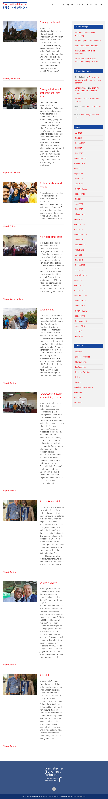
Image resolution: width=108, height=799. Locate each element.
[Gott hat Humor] (20, 318)
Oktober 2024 (80, 163)
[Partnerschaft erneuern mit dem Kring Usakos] (20, 402)
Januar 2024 (79, 184)
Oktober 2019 (80, 306)
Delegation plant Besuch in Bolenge (88, 41)
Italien (77, 377)
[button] (101, 4)
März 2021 (79, 260)
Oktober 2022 (80, 214)
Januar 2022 (79, 229)
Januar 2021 (79, 270)
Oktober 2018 (80, 316)
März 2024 (79, 179)
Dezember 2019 (81, 295)
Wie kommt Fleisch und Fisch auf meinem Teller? (87, 91)
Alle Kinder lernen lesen (51, 236)
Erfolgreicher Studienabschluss (86, 46)
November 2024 (81, 158)
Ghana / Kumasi (81, 362)
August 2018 (80, 326)
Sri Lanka (13, 226)
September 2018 (81, 321)
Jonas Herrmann (81, 88)
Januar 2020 (79, 290)
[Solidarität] (20, 684)
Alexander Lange (81, 99)
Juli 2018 (78, 331)
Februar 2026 (80, 143)
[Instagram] (54, 789)
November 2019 (81, 301)
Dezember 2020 (81, 275)
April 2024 (79, 173)
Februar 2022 (80, 224)
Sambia (78, 397)
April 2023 (79, 204)
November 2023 (81, 189)
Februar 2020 (80, 285)
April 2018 (79, 336)
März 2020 (79, 280)
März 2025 (79, 153)
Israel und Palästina (82, 372)
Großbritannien (15, 79)
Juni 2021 (79, 255)
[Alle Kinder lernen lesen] (20, 245)
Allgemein (6, 79)
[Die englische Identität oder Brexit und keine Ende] (20, 98)
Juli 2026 (78, 133)
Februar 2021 (80, 265)
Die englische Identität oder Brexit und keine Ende (50, 93)
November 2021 (81, 234)
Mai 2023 (78, 199)
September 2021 (81, 245)
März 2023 (79, 209)
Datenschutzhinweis (81, 796)
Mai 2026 (78, 138)
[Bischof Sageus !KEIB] (20, 510)
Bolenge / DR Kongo (17, 299)
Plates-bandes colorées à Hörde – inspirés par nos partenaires (88, 80)
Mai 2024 (78, 168)
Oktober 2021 (80, 240)
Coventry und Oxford (50, 22)
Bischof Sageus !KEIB (50, 501)
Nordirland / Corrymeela (84, 387)
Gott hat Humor (47, 309)
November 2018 (81, 311)
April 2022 (79, 219)
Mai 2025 (78, 148)
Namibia (13, 383)
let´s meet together (49, 582)
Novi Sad (78, 392)
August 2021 (80, 250)
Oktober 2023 (80, 194)
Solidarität (44, 675)
